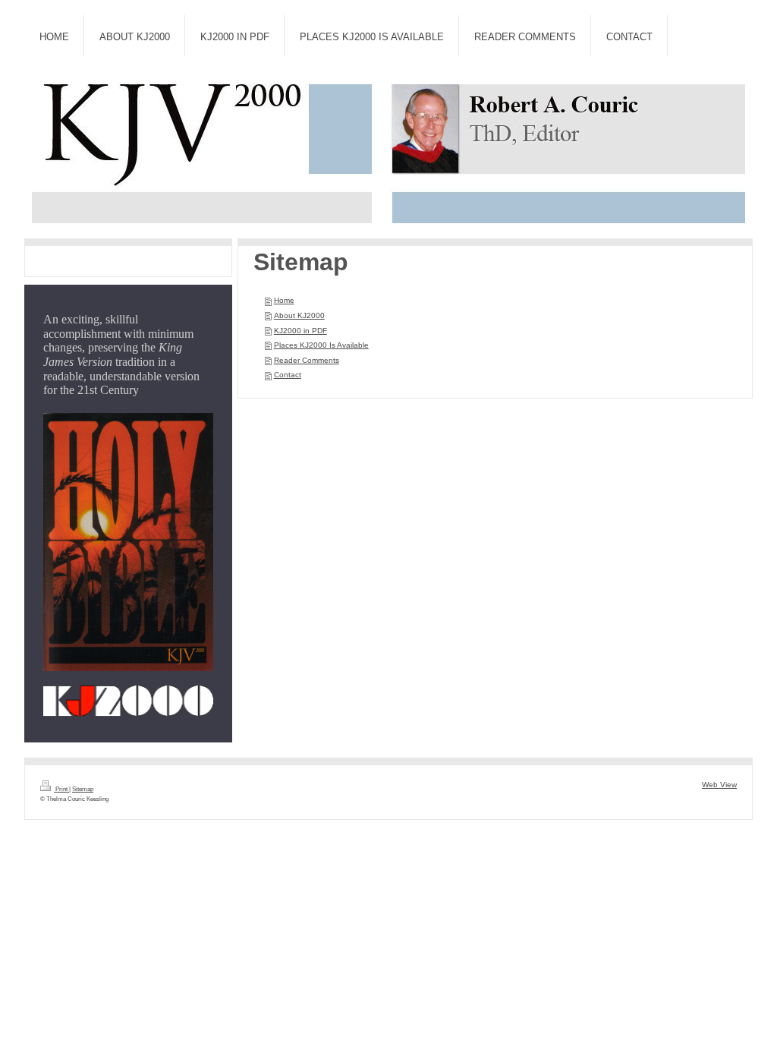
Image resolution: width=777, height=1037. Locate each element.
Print (61, 789)
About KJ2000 (299, 315)
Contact (287, 374)
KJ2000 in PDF (300, 330)
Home (284, 300)
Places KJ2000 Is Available (321, 345)
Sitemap (82, 789)
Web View (719, 784)
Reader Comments (306, 360)
